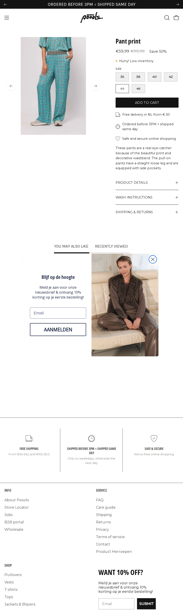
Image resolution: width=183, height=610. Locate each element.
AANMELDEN (58, 329)
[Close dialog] (153, 259)
